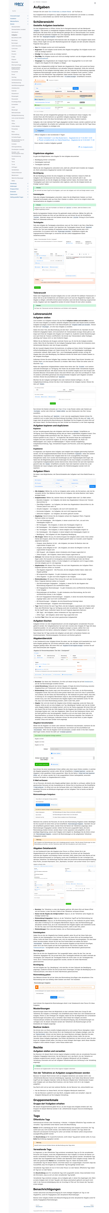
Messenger (15, 110)
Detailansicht (88, 681)
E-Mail (13, 56)
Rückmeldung (15, 134)
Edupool (14, 59)
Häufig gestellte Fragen (16, 197)
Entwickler (13, 191)
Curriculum (15, 48)
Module (12, 24)
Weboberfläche (14, 21)
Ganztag (14, 77)
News (13, 120)
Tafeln (13, 159)
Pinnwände (15, 129)
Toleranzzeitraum (42, 58)
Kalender (14, 90)
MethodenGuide (16, 112)
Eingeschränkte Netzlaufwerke (16, 68)
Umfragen (14, 167)
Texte (13, 161)
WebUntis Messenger (17, 178)
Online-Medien (16, 126)
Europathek (15, 71)
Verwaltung (13, 183)
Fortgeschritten (14, 189)
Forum (13, 74)
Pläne (13, 131)
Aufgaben (14, 35)
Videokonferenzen (17, 172)
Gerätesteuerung (16, 82)
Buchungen (15, 43)
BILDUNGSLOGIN (16, 37)
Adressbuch (15, 32)
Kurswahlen (15, 104)
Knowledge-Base (16, 101)
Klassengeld (15, 96)
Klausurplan (15, 99)
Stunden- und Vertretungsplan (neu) (18, 152)
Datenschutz (13, 194)
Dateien (14, 51)
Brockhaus (14, 40)
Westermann (15, 175)
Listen (13, 107)
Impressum (52, 1210)
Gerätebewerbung (17, 80)
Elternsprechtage (16, 65)
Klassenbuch (15, 93)
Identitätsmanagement (18, 85)
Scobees (14, 144)
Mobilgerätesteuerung (18, 115)
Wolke (13, 180)
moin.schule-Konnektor (18, 118)
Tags (41, 363)
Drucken (14, 54)
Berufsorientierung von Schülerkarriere (18, 140)
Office (13, 123)
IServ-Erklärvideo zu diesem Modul (60, 11)
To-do (13, 164)
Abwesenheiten (16, 26)
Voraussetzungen (15, 16)
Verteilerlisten (15, 170)
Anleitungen (13, 186)
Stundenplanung (16, 156)
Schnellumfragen (16, 137)
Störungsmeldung (16, 146)
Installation (13, 18)
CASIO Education (16, 46)
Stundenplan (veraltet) (18, 149)
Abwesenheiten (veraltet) (19, 29)
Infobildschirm (15, 88)
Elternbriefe (15, 62)
